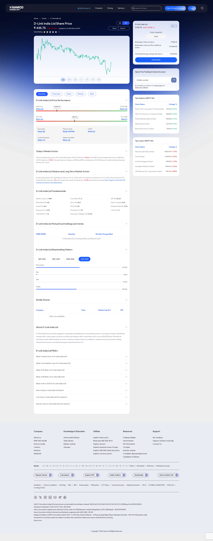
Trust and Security (118, 485)
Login (192, 8)
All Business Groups (163, 466)
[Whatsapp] (65, 498)
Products (98, 8)
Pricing (110, 8)
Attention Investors (133, 485)
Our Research (85, 8)
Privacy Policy (158, 85)
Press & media (39, 444)
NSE (69, 485)
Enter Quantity (156, 32)
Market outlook (69, 444)
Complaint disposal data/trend (135, 454)
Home (36, 18)
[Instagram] (45, 498)
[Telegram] (60, 498)
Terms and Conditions (141, 87)
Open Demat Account (175, 8)
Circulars (126, 447)
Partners (121, 8)
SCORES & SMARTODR (156, 485)
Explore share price (100, 437)
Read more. (38, 520)
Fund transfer (128, 441)
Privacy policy (84, 485)
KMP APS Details (40, 441)
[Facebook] (35, 498)
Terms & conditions (50, 485)
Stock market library (71, 437)
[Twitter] (40, 498)
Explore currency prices (102, 454)
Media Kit (37, 454)
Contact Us (157, 444)
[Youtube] (55, 498)
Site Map (62, 485)
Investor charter (129, 450)
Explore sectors (99, 444)
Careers (37, 447)
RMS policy (95, 485)
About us (37, 437)
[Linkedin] (50, 498)
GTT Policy (105, 485)
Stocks (44, 18)
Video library (68, 441)
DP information (129, 444)
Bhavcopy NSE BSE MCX (102, 441)
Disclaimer (37, 485)
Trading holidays (129, 437)
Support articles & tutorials (163, 441)
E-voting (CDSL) (39, 487)
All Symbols (140, 466)
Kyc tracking (157, 437)
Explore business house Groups (105, 447)
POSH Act (170, 485)
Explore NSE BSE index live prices (106, 450)
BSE (75, 485)
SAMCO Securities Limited (43, 504)
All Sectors (150, 466)
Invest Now (156, 60)
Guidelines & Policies (131, 457)
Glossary (67, 447)
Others (132, 466)
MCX (144, 485)
